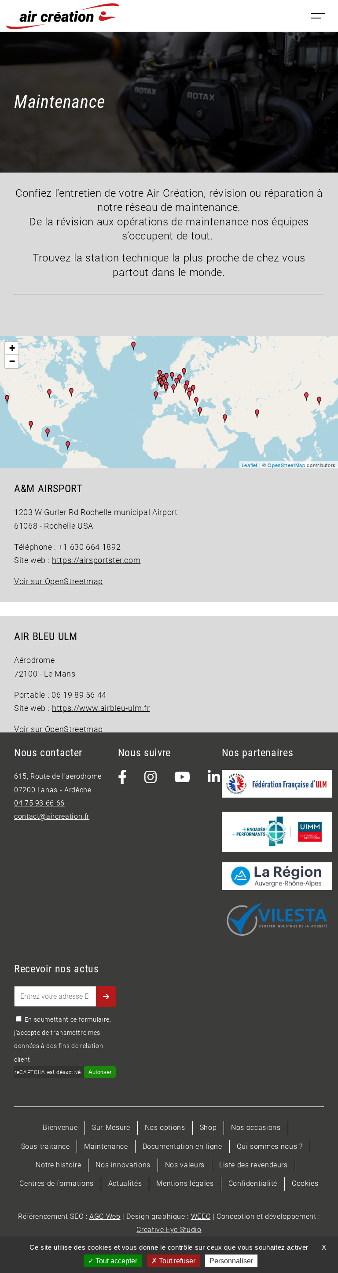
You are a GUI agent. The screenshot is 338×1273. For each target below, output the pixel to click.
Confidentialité (253, 1183)
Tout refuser (176, 1261)
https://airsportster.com (96, 560)
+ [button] (12, 347)
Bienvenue (60, 1127)
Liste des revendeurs (253, 1165)
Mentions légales (184, 1183)
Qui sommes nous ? (270, 1146)
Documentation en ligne (182, 1146)
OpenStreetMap (286, 464)
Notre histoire (58, 1165)
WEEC (201, 1216)
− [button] (12, 361)
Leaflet (249, 464)
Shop (208, 1127)
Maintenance (106, 1146)
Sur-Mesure (111, 1127)
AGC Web (104, 1216)
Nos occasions (255, 1127)
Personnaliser (231, 1261)
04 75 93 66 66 (39, 803)
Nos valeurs (185, 1165)
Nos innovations (123, 1165)
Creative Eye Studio (168, 1229)
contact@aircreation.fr (51, 816)
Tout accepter (115, 1261)
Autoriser (99, 1072)
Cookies (305, 1183)
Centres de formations (56, 1183)
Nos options (165, 1127)
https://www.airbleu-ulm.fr (101, 708)
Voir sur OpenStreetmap (58, 581)
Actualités (125, 1183)
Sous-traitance (45, 1146)
